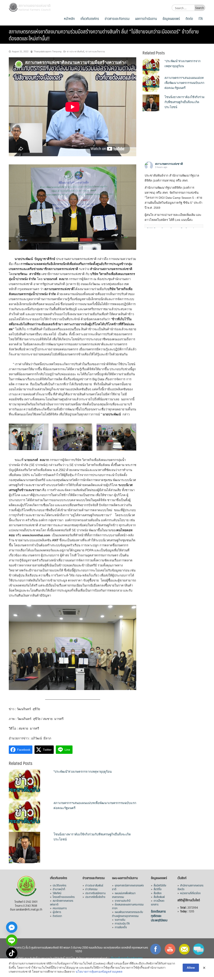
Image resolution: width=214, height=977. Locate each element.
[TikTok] (11, 953)
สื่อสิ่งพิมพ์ (159, 896)
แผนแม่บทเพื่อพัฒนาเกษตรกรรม (124, 894)
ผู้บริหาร (57, 911)
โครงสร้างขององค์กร (64, 896)
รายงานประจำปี (122, 900)
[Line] (11, 940)
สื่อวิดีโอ (158, 888)
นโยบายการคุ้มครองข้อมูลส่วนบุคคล (99, 971)
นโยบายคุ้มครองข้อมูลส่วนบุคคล (126, 957)
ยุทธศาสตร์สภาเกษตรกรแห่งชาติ (128, 887)
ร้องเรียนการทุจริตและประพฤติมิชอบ (159, 915)
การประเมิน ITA (122, 923)
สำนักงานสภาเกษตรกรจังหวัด (190, 887)
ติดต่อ (189, 18)
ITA (201, 18)
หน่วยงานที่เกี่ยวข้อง (190, 892)
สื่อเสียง (158, 892)
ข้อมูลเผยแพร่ (171, 18)
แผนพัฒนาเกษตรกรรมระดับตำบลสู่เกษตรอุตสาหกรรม (127, 913)
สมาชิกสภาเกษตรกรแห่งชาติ (61, 902)
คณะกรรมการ (60, 907)
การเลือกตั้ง (121, 927)
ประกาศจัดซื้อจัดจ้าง (95, 896)
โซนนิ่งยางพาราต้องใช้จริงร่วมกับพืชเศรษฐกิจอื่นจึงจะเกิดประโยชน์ (184, 102)
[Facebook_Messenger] (11, 927)
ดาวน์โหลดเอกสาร (157, 902)
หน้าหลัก (69, 18)
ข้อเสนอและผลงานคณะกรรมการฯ (128, 906)
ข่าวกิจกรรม (91, 888)
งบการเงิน (120, 919)
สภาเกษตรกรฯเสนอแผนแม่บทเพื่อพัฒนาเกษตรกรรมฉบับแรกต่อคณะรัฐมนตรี (184, 83)
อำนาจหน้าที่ (59, 888)
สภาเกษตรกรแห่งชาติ (169, 163)
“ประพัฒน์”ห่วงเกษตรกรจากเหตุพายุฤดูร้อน (83, 771)
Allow (191, 967)
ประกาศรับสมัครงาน (95, 892)
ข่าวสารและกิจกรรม (117, 18)
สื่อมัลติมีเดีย (160, 885)
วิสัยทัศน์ (57, 892)
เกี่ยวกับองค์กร (89, 18)
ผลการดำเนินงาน (146, 18)
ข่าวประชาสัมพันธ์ (75, 51)
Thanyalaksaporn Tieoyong (47, 51)
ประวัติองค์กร (59, 885)
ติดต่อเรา (57, 915)
